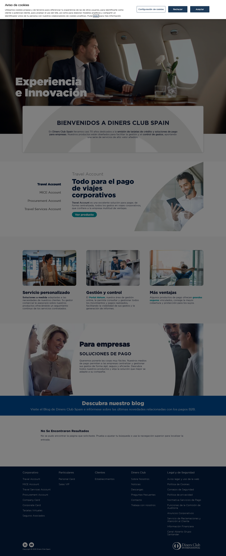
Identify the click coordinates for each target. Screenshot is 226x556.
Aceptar (200, 9)
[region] (113, 9)
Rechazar (177, 9)
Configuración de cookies (151, 9)
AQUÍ (96, 16)
